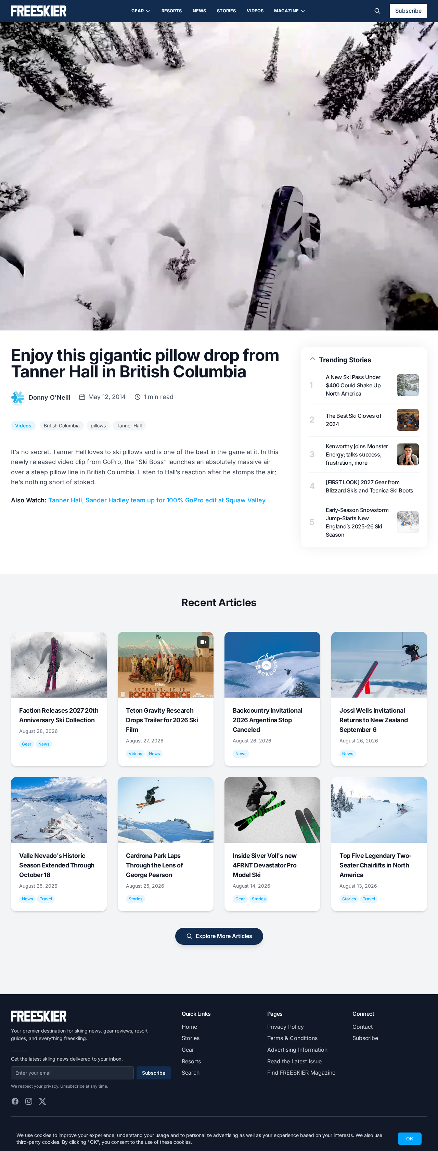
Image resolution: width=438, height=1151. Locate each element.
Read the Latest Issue (294, 1061)
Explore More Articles (224, 936)
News (199, 10)
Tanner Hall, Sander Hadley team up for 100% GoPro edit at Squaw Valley (157, 500)
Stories (226, 10)
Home (189, 1026)
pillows (98, 425)
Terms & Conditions (292, 1038)
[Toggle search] (377, 11)
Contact (362, 1026)
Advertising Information (297, 1049)
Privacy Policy (285, 1026)
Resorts (172, 10)
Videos (255, 10)
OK (409, 1138)
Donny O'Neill (49, 397)
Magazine (286, 10)
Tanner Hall (129, 425)
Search (190, 1072)
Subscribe (408, 10)
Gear (137, 10)
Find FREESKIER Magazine (301, 1072)
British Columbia (62, 425)
